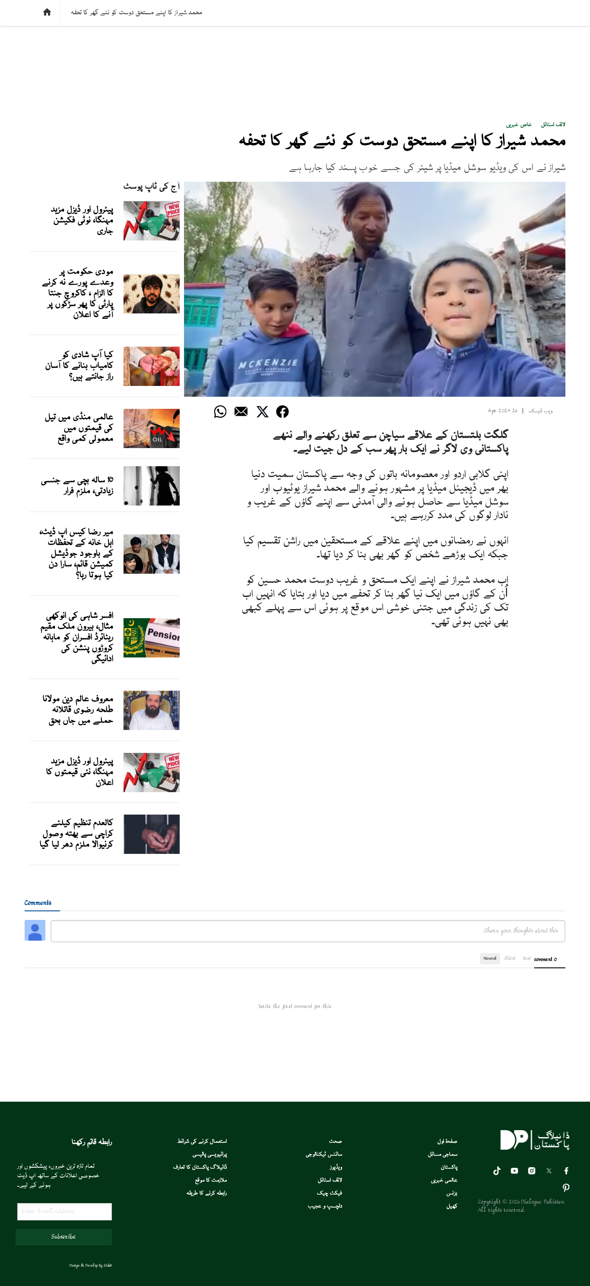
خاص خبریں (518, 125)
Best (526, 958)
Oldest (509, 958)
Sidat (108, 1266)
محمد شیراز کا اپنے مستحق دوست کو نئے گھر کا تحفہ (402, 142)
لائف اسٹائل (553, 125)
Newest (490, 958)
